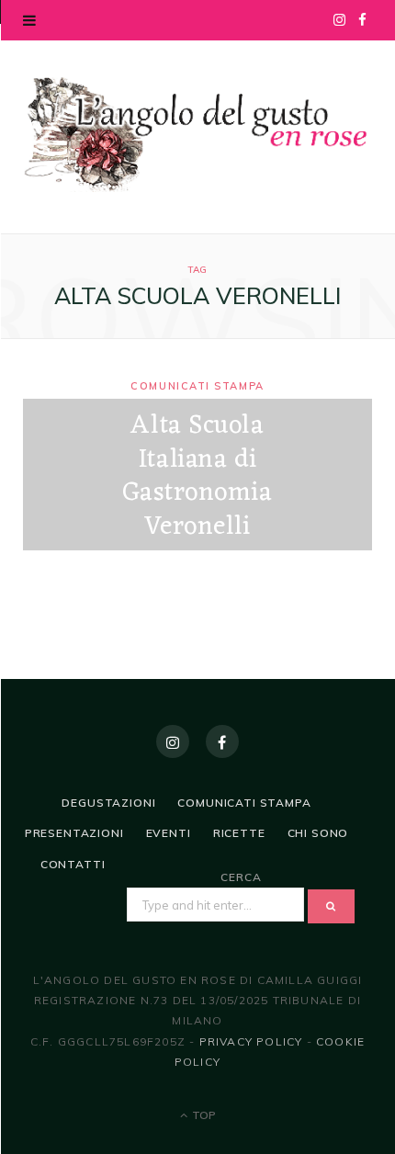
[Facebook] (222, 741)
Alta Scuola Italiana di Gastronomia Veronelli (197, 477)
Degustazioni (108, 802)
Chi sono (318, 833)
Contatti (73, 864)
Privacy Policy (251, 1041)
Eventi (168, 833)
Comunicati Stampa (197, 386)
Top (202, 1115)
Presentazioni (74, 833)
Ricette (239, 833)
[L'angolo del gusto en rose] (197, 134)
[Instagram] (172, 741)
